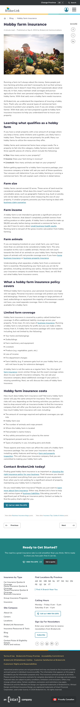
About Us (8, 613)
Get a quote (69, 550)
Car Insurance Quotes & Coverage (14, 582)
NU (67, 581)
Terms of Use (9, 656)
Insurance (8, 602)
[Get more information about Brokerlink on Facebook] (37, 643)
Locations (8, 620)
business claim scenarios (15, 202)
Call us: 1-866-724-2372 (49, 614)
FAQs (6, 636)
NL (53, 581)
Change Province (48, 3)
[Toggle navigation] (74, 9)
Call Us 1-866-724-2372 (18, 505)
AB (36, 581)
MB (45, 581)
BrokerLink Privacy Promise (28, 656)
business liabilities (31, 493)
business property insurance (36, 258)
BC (40, 581)
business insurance (46, 323)
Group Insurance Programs (16, 598)
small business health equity (44, 226)
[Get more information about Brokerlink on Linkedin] (42, 643)
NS (62, 581)
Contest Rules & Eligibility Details (15, 640)
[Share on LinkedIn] (73, 41)
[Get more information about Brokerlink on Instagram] (52, 643)
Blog (6, 632)
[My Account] (66, 9)
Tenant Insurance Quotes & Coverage (16, 590)
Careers (7, 617)
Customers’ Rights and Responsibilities (20, 664)
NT (58, 581)
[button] (61, 2)
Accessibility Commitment (52, 656)
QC (40, 584)
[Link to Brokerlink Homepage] (5, 18)
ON (71, 581)
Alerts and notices (12, 644)
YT (49, 584)
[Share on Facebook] (73, 29)
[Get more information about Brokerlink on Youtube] (47, 643)
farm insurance (10, 372)
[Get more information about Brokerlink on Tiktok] (57, 643)
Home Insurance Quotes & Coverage (15, 586)
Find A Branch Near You (47, 589)
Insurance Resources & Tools (16, 628)
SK (45, 584)
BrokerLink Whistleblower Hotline (18, 660)
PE (36, 584)
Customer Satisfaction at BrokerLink (49, 660)
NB (49, 581)
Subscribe (41, 635)
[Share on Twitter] (73, 35)
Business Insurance (12, 594)
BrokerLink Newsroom (14, 624)
